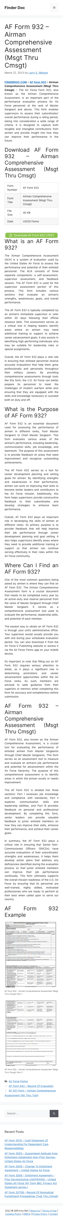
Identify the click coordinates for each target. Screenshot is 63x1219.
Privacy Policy (39, 1214)
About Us (35, 1210)
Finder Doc (15, 7)
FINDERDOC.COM (16, 82)
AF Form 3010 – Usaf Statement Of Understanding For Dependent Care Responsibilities (26, 1144)
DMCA (26, 1214)
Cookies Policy (13, 1214)
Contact (53, 1214)
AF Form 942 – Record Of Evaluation (31, 1086)
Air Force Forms (18, 1081)
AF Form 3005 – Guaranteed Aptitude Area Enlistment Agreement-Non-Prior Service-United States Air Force (31, 1157)
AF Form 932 (38, 82)
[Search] (54, 1113)
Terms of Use (49, 1210)
